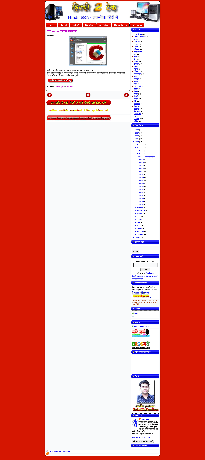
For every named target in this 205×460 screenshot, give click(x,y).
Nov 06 (141, 198)
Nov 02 (141, 204)
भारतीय (136, 89)
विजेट (135, 101)
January (140, 234)
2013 (137, 133)
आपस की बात (138, 34)
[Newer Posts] (49, 95)
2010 (137, 141)
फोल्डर (136, 81)
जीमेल (135, 56)
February (140, 231)
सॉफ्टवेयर (136, 118)
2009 (137, 237)
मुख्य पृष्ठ (52, 25)
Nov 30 (141, 151)
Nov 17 (141, 180)
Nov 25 (141, 162)
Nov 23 (141, 168)
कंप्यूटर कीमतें (138, 51)
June (139, 219)
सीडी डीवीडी (137, 113)
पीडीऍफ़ (136, 69)
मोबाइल (136, 91)
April (139, 225)
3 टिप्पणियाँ (70, 86)
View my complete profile (141, 437)
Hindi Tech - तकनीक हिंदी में (93, 17)
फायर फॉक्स (137, 74)
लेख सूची (64, 25)
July (139, 216)
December (141, 145)
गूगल (135, 54)
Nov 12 (141, 189)
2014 (137, 130)
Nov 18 (141, 177)
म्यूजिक (136, 94)
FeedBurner (150, 273)
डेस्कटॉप (136, 64)
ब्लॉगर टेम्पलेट (138, 86)
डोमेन (135, 66)
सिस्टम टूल (59, 86)
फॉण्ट (135, 76)
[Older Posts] (126, 95)
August (140, 213)
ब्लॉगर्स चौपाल (103, 25)
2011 (137, 139)
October (140, 207)
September (141, 210)
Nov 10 (141, 192)
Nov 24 (141, 165)
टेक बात (136, 61)
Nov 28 (141, 159)
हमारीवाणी (76, 25)
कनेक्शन (136, 49)
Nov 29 (141, 153)
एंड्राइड (136, 44)
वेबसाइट (136, 108)
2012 (137, 136)
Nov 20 (141, 171)
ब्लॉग (135, 84)
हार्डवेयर (136, 121)
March (139, 228)
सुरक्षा (135, 116)
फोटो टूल (136, 79)
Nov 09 (141, 195)
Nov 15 (141, 183)
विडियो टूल (137, 103)
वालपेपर (136, 98)
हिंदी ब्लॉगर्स (89, 25)
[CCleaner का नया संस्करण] (60, 83)
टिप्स (135, 59)
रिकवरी (136, 96)
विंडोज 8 (136, 106)
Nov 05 (141, 201)
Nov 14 (141, 186)
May (139, 222)
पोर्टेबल (136, 71)
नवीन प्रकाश (145, 419)
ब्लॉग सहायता (137, 25)
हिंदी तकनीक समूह (120, 25)
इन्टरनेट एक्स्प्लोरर (139, 36)
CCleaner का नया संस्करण (62, 31)
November (141, 148)
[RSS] (47, 453)
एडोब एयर (137, 41)
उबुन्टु (135, 39)
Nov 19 (141, 174)
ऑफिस (136, 46)
